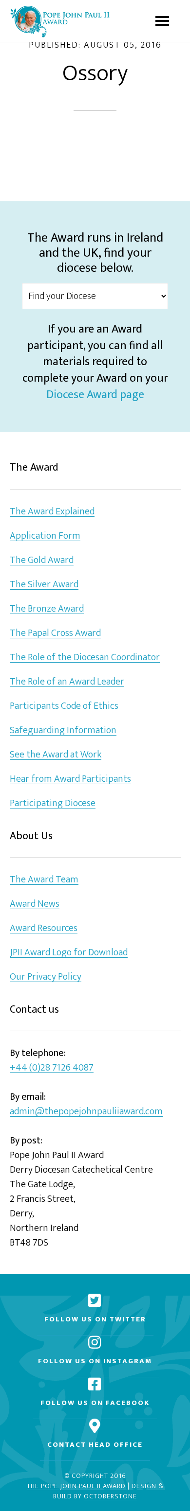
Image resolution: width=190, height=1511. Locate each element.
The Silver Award (44, 585)
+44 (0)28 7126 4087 (52, 1068)
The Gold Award (42, 560)
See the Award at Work (55, 755)
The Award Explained (52, 512)
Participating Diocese (52, 803)
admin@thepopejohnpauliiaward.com (86, 1112)
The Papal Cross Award (55, 633)
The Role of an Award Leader (67, 682)
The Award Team (44, 880)
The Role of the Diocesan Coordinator (85, 657)
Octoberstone (110, 1496)
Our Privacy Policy (45, 977)
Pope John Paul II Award (60, 20)
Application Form (45, 536)
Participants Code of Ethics (64, 706)
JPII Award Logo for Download (69, 953)
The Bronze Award (47, 609)
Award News (34, 904)
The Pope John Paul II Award (76, 1486)
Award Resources (43, 928)
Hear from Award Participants (70, 779)
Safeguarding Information (63, 730)
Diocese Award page (95, 394)
